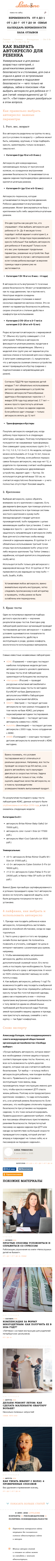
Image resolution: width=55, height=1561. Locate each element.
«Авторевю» (12, 680)
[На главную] (28, 5)
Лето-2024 (13, 1416)
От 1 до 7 (13, 22)
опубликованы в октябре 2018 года (21, 805)
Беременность (19, 17)
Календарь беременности (26, 27)
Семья (42, 22)
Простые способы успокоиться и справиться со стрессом (26, 1244)
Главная (6, 39)
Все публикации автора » (15, 1158)
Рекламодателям (34, 1516)
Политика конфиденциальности (28, 1519)
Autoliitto (10, 725)
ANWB (9, 736)
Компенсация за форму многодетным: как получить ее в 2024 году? (27, 1324)
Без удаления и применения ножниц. (20, 1487)
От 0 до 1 (38, 17)
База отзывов (27, 32)
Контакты (14, 1516)
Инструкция (11, 1315)
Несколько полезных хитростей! (18, 1412)
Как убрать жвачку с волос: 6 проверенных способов (23, 1482)
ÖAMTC (10, 703)
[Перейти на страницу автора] (8, 1155)
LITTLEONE (34, 1513)
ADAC (9, 661)
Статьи (19, 39)
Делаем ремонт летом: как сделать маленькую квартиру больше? (25, 1405)
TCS (8, 718)
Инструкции (33, 39)
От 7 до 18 (29, 22)
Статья (7, 1237)
